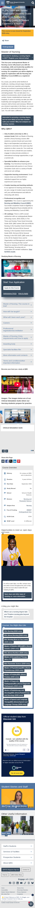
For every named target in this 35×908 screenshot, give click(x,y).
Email (3, 461)
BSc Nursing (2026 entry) (13, 631)
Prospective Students (11, 857)
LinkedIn (14, 461)
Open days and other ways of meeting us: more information (14, 595)
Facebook (6, 461)
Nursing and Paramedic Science (26, 500)
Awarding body (9, 344)
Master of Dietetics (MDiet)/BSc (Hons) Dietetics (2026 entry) (17, 647)
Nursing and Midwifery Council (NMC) (17, 203)
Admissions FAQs (10, 293)
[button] (2, 3)
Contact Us (26, 869)
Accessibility (4, 890)
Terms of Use (20, 888)
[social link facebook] (10, 883)
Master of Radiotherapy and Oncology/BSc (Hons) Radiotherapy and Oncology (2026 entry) (17, 693)
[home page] (15, 2)
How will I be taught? (11, 312)
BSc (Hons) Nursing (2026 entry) (15, 635)
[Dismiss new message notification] (32, 895)
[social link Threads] (29, 883)
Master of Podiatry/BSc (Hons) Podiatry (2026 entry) (15, 676)
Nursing (29, 505)
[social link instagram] (14, 883)
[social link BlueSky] (32, 883)
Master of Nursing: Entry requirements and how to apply (15, 337)
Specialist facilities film (12, 350)
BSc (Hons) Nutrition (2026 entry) (16, 653)
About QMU (8, 863)
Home (2, 888)
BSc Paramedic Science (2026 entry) (17, 663)
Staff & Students (9, 846)
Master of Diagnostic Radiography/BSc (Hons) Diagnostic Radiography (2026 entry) (17, 683)
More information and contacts (15, 355)
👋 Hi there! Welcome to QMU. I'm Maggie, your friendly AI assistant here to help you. (15, 898)
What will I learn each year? (14, 317)
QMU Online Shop (16, 875)
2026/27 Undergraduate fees (25, 511)
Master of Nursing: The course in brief (16, 305)
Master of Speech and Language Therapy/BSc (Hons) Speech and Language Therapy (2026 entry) (16, 702)
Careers (6, 323)
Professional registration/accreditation (13, 330)
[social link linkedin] (17, 883)
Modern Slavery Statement (8, 892)
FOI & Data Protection (22, 890)
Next (6, 451)
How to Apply (23, 293)
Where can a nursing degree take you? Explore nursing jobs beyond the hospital (16, 614)
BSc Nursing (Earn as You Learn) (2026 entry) (16, 641)
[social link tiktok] (25, 883)
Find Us (5, 875)
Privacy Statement (21, 892)
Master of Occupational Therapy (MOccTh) (15, 658)
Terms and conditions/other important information (14, 362)
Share (7, 40)
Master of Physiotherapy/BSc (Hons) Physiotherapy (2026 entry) (17, 669)
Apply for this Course (11, 288)
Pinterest (18, 461)
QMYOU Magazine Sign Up (11, 869)
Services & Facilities (11, 852)
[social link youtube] (21, 883)
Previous (3, 451)
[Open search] (33, 3)
